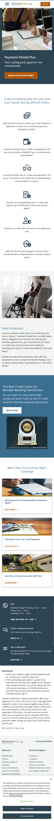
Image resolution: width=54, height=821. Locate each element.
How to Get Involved (10, 771)
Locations (33, 759)
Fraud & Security (36, 762)
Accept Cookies (27, 816)
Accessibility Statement (38, 771)
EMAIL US (15, 638)
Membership (7, 756)
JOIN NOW (15, 659)
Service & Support (37, 750)
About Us (6, 750)
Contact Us (33, 756)
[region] (27, 798)
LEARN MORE (11, 583)
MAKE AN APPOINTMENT (21, 75)
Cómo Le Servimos (37, 765)
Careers (5, 759)
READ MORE (12, 410)
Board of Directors (10, 768)
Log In (45, 4)
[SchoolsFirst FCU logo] (20, 4)
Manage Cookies (27, 801)
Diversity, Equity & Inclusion (9, 763)
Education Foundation (11, 774)
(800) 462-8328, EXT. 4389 (22, 619)
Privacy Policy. (16, 796)
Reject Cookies (27, 808)
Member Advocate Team (39, 768)
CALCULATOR (11, 546)
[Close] (51, 779)
